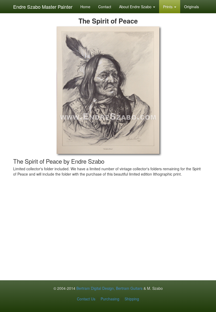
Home (85, 6)
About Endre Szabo (136, 6)
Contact (104, 6)
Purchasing (110, 298)
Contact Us (86, 298)
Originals (191, 6)
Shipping (132, 298)
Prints (168, 6)
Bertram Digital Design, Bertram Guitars (109, 288)
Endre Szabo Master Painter (42, 6)
